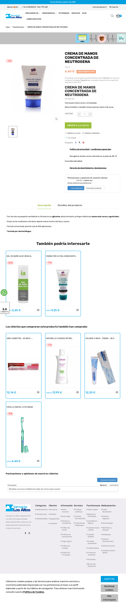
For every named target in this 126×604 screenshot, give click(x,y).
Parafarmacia (41, 514)
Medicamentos (42, 509)
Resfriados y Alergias (107, 529)
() (100, 7)
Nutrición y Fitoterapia (92, 515)
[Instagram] (29, 533)
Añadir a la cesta (78, 125)
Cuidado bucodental (92, 542)
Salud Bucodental (106, 511)
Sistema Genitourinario (107, 540)
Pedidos (53, 514)
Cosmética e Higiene (92, 522)
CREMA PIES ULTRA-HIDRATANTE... (61, 256)
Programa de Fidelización (80, 524)
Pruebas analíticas (78, 511)
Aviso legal (66, 516)
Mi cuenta (53, 509)
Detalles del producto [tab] (70, 205)
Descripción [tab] (44, 205)
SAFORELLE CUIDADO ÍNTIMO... (59, 338)
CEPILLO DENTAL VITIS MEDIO (20, 407)
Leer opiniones (77, 188)
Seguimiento (55, 519)
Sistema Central (108, 546)
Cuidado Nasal (93, 548)
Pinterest (83, 143)
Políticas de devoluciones (67, 536)
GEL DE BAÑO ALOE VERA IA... (19, 256)
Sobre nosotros (65, 511)
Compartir (75, 143)
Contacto (53, 523)
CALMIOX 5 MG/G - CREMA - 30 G (99, 338)
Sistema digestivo (106, 517)
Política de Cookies (33, 592)
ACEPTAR (109, 579)
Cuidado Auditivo (91, 536)
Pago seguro (67, 541)
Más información (109, 598)
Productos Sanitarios (92, 554)
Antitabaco (106, 534)
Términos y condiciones (66, 522)
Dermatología (107, 523)
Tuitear (79, 142)
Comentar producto (94, 188)
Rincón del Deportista (92, 565)
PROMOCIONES (42, 519)
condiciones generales (101, 149)
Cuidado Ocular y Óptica (93, 529)
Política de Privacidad (66, 554)
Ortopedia (91, 559)
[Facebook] (26, 533)
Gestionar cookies (109, 588)
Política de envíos (66, 529)
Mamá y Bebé (93, 509)
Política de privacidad (79, 149)
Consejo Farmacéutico (80, 517)
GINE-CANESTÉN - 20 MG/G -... (20, 338)
